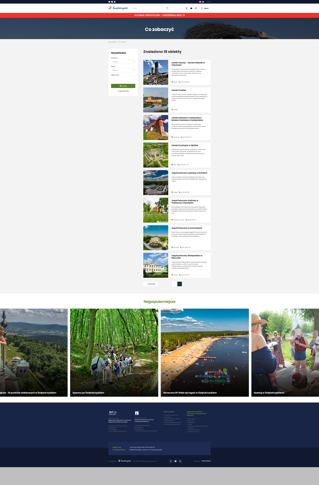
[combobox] (123, 62)
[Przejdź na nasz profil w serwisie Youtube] (191, 8)
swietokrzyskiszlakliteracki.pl (172, 424)
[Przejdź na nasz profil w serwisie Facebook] (187, 8)
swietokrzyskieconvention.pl (172, 419)
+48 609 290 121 (191, 219)
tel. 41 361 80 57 (112, 429)
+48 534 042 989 (185, 192)
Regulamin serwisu (193, 431)
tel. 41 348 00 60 (139, 429)
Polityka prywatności (193, 430)
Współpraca (191, 422)
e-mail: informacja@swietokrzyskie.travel (146, 431)
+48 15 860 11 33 (183, 164)
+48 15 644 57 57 (187, 137)
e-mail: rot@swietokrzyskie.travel (117, 431)
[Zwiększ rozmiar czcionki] (109, 2)
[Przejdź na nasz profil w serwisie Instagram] (196, 8)
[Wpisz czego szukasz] (167, 8)
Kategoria (114, 58)
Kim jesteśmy (191, 419)
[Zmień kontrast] (115, 2)
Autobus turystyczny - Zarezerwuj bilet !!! (159, 15)
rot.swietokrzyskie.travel (171, 415)
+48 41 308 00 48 (185, 82)
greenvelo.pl (168, 417)
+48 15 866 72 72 (186, 247)
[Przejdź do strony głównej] (118, 8)
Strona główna (112, 42)
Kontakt (209, 2)
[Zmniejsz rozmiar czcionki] (112, 2)
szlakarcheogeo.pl (169, 420)
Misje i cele (191, 420)
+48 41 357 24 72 (185, 275)
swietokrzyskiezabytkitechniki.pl (173, 422)
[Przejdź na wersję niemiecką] (203, 1)
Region (113, 66)
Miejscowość (115, 75)
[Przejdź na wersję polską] (200, 1)
